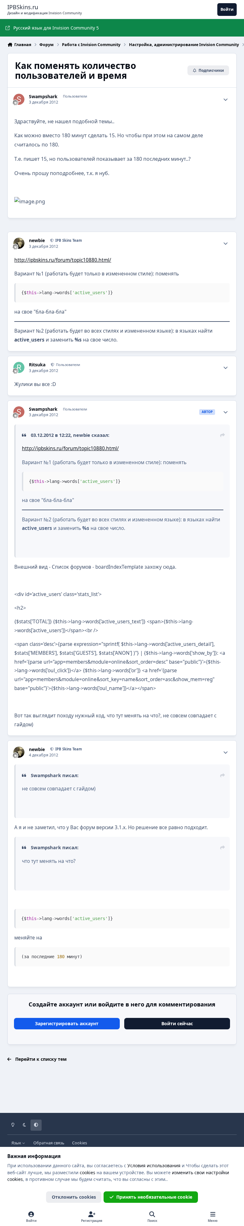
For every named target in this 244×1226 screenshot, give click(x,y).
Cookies (79, 1143)
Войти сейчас (177, 1023)
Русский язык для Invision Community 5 (56, 28)
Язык (16, 1143)
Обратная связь (48, 1143)
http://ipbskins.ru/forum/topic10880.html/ (62, 260)
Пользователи (67, 364)
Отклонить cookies (74, 1197)
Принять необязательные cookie (154, 1197)
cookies (87, 1172)
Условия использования (153, 1165)
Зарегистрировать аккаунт (66, 1023)
